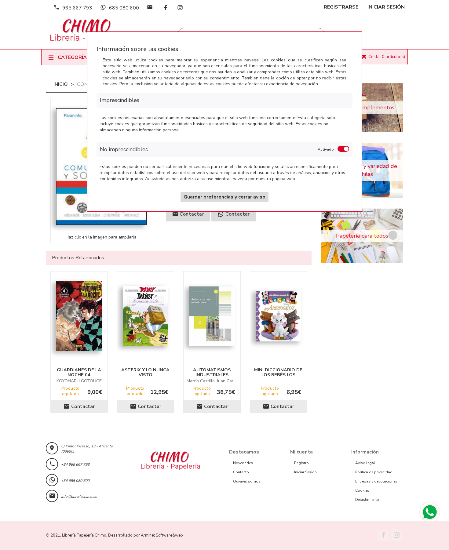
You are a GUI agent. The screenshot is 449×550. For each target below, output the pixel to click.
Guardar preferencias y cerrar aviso (224, 197)
